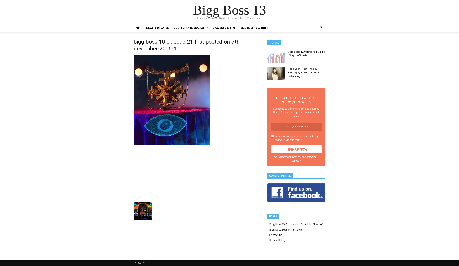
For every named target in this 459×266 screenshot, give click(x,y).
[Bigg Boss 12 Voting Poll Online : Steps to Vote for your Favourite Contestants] (276, 56)
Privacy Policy (277, 240)
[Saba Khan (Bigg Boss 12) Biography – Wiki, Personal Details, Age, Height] (276, 73)
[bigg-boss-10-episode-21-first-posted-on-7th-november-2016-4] (172, 144)
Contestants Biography (191, 27)
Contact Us (275, 235)
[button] (321, 28)
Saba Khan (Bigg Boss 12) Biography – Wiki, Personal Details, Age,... (304, 73)
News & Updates (157, 27)
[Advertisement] (196, 173)
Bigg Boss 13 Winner (254, 27)
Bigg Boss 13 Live (224, 27)
